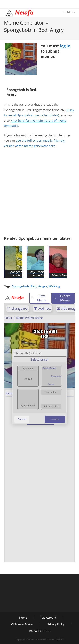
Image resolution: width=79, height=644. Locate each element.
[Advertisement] (39, 192)
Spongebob (20, 286)
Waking (54, 286)
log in (65, 45)
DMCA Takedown (39, 631)
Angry (42, 286)
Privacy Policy (55, 624)
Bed (33, 286)
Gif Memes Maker (22, 624)
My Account (48, 617)
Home (23, 617)
